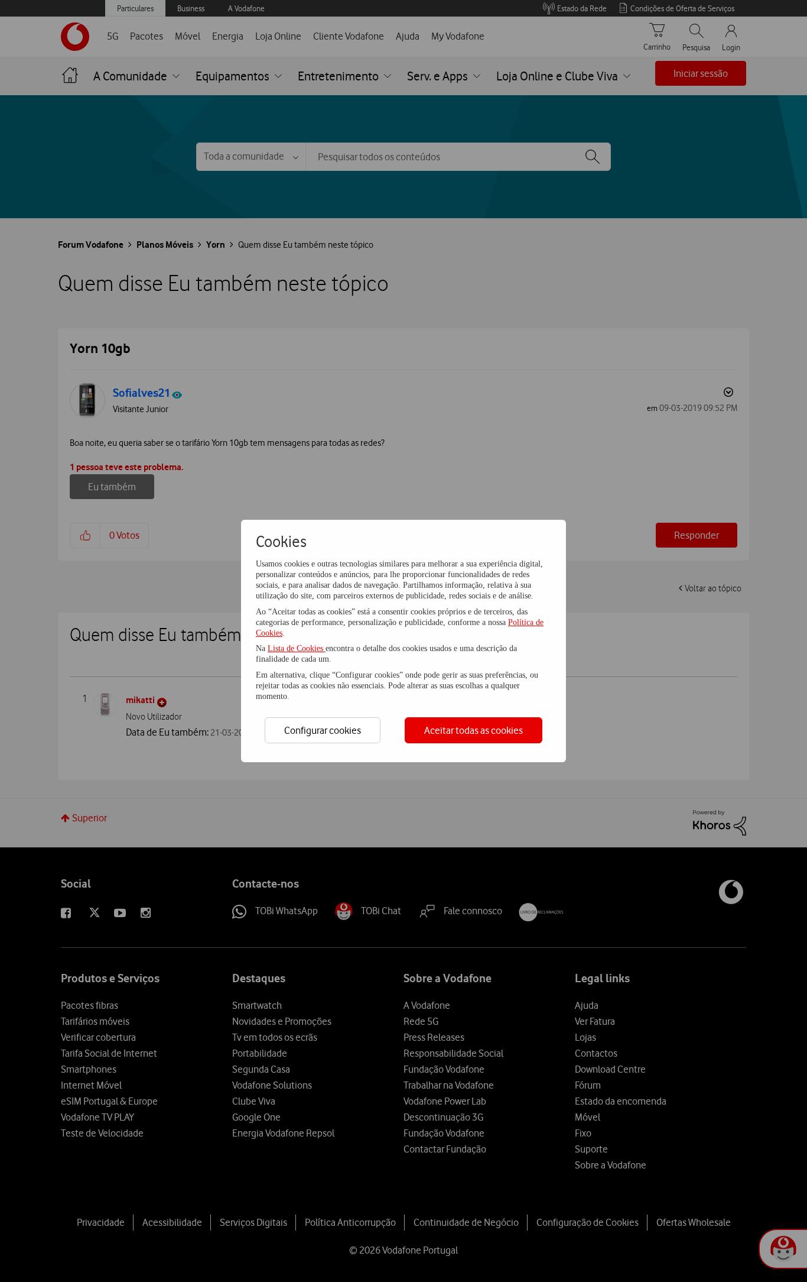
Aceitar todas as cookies (473, 730)
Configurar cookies (322, 730)
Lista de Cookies (297, 648)
